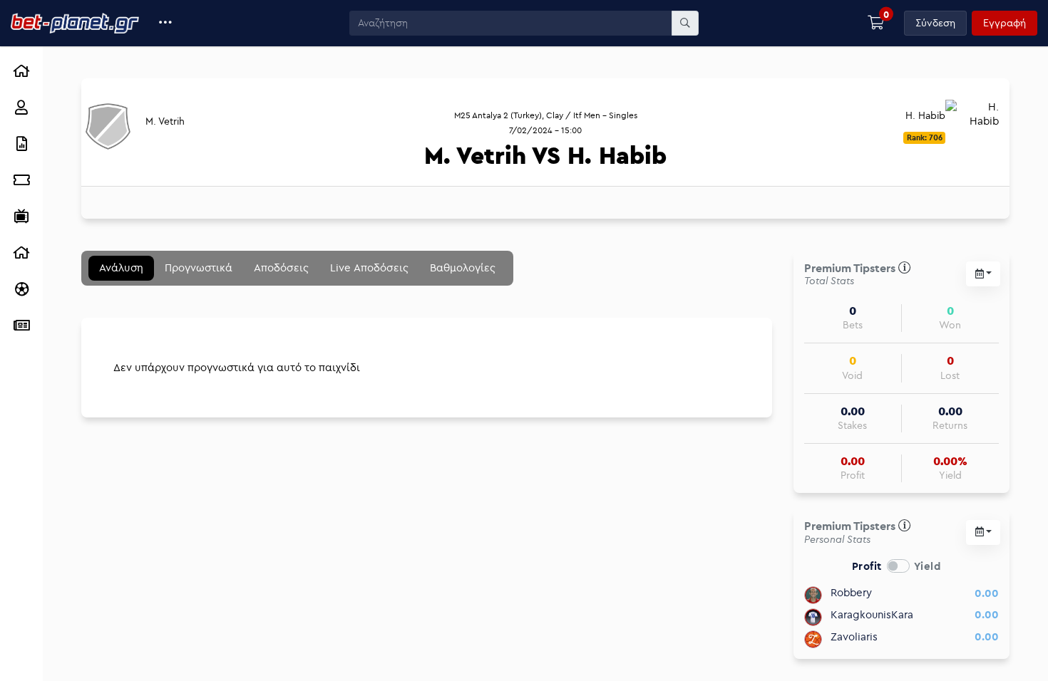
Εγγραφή (1004, 22)
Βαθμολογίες (462, 267)
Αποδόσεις (281, 267)
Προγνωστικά (198, 267)
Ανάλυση (121, 267)
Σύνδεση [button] (935, 22)
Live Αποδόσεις (369, 267)
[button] (166, 23)
